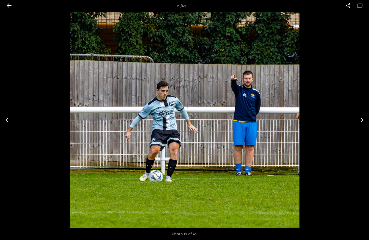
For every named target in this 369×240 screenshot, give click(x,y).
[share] (348, 6)
